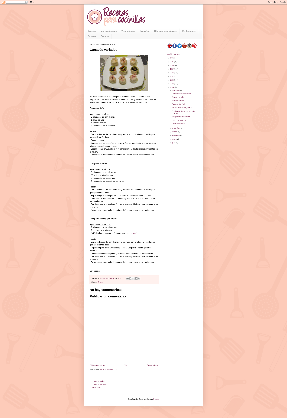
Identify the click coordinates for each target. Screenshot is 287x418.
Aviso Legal (96, 387)
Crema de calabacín (179, 123)
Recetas (91, 31)
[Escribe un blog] (130, 278)
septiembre (176, 135)
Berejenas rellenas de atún (181, 116)
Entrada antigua (152, 365)
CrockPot (144, 31)
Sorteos (92, 36)
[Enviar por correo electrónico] (127, 278)
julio (174, 142)
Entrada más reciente (97, 365)
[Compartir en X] (133, 278)
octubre (175, 131)
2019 (172, 69)
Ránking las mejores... (165, 31)
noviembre (176, 128)
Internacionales (109, 31)
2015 (172, 83)
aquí (134, 233)
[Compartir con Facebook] (136, 278)
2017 (172, 76)
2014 (172, 87)
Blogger (156, 399)
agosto (174, 139)
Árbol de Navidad (178, 104)
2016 (172, 80)
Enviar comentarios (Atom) (109, 369)
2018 (172, 72)
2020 (172, 65)
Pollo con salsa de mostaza (181, 93)
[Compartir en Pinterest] (138, 278)
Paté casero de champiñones (182, 107)
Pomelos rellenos (178, 100)
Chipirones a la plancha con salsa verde (183, 112)
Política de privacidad (99, 384)
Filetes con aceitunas (179, 120)
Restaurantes (189, 31)
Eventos (105, 36)
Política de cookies (98, 381)
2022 (172, 58)
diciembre (176, 90)
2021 (172, 61)
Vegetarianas (128, 31)
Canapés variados (178, 97)
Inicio (126, 365)
